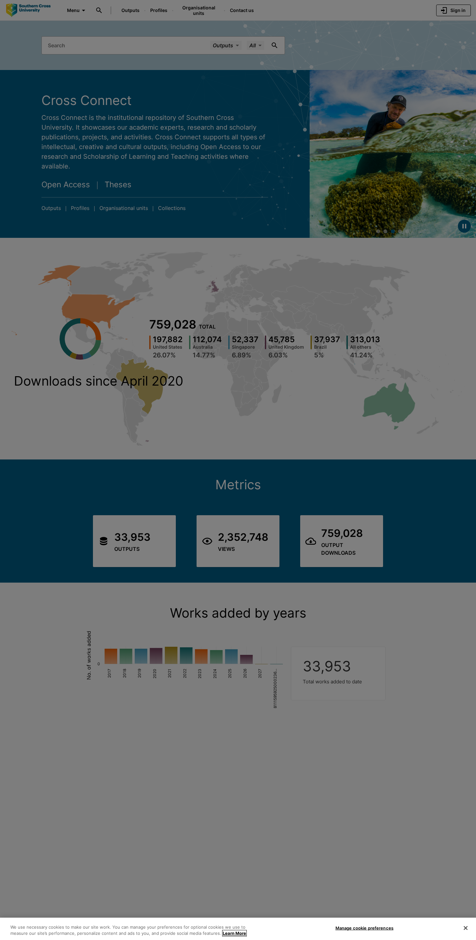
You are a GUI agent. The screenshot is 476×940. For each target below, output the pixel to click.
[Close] (466, 928)
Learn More (234, 933)
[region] (238, 929)
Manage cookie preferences (364, 928)
